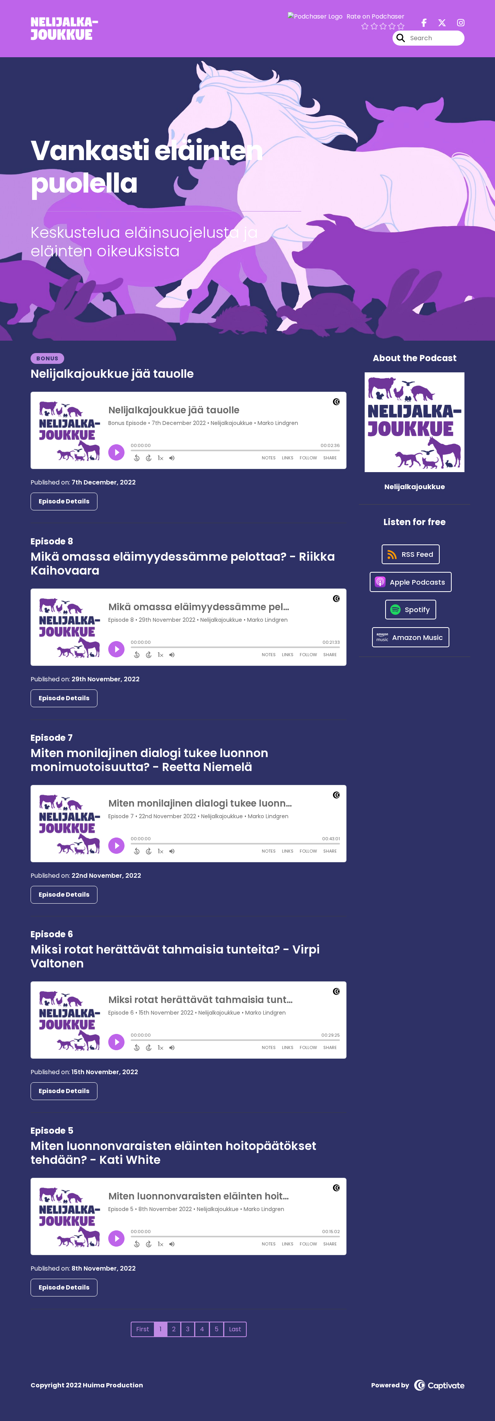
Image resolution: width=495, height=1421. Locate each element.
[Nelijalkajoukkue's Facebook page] (424, 23)
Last (235, 1329)
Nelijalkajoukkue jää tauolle (112, 373)
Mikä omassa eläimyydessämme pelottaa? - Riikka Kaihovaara (183, 563)
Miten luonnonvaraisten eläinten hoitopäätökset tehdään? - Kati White (173, 1153)
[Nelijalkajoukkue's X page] (437, 23)
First (142, 1329)
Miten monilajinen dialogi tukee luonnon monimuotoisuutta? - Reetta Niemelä (149, 760)
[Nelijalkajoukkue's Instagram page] (456, 23)
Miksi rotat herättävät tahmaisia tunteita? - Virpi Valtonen (175, 956)
